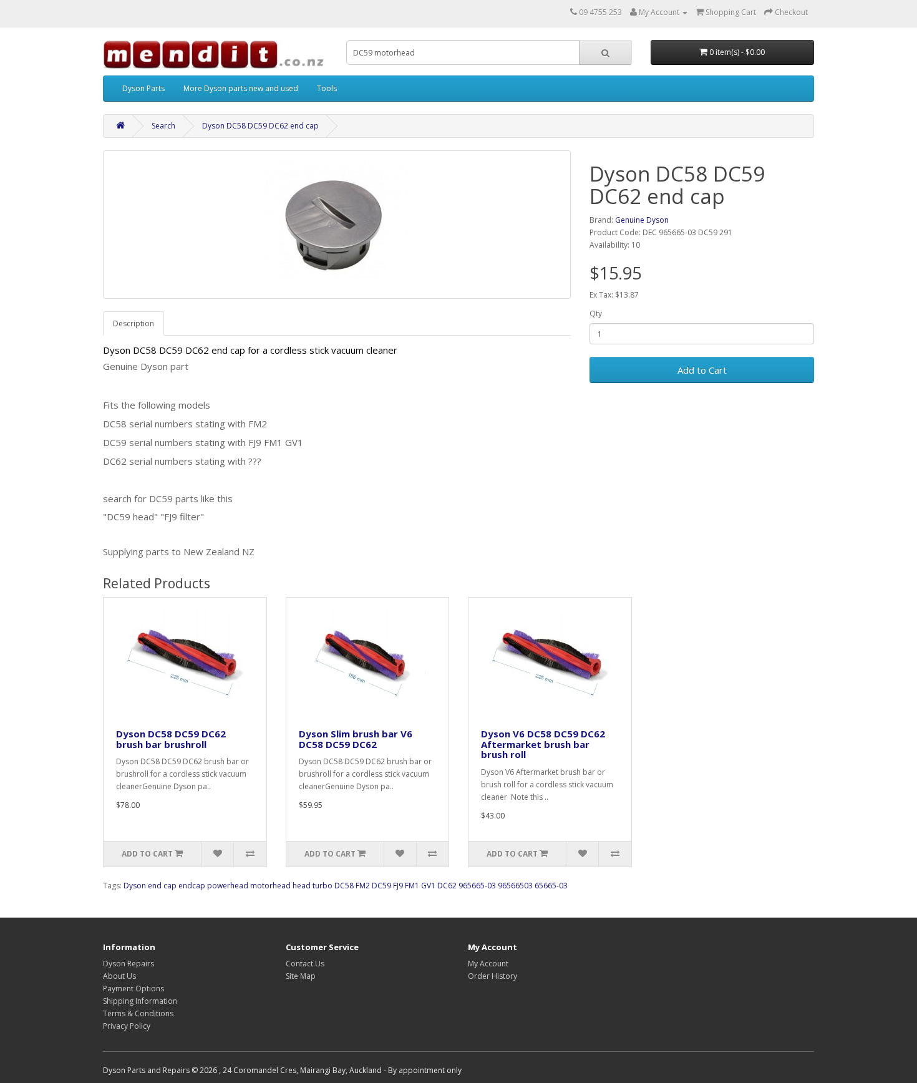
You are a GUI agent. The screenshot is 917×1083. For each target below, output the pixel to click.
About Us (119, 976)
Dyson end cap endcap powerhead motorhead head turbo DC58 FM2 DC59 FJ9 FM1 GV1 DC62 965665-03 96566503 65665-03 (346, 885)
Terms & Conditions (138, 1013)
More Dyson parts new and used (240, 88)
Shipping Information (140, 1001)
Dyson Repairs (128, 963)
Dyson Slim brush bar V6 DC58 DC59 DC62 (355, 738)
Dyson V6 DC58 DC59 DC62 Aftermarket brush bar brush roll (543, 743)
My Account (488, 963)
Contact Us (305, 963)
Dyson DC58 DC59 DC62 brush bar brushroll (171, 738)
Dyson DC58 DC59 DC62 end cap (260, 125)
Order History (492, 976)
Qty (596, 313)
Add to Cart (702, 370)
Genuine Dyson (642, 220)
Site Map (301, 976)
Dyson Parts (143, 88)
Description (133, 323)
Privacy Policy (126, 1026)
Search (163, 125)
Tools (327, 88)
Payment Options (133, 988)
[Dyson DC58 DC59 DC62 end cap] (337, 224)
